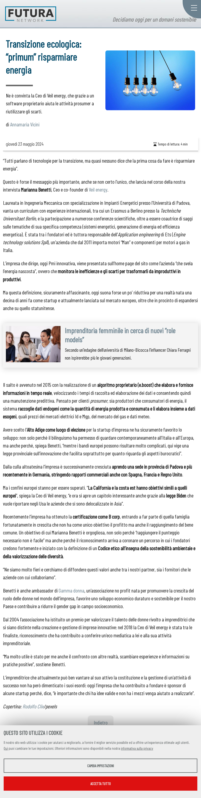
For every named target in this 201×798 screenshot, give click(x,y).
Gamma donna (71, 590)
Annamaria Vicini (24, 124)
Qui (6, 748)
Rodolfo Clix (33, 706)
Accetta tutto (100, 783)
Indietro (101, 722)
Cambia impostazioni (100, 765)
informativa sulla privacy (137, 748)
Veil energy (98, 189)
